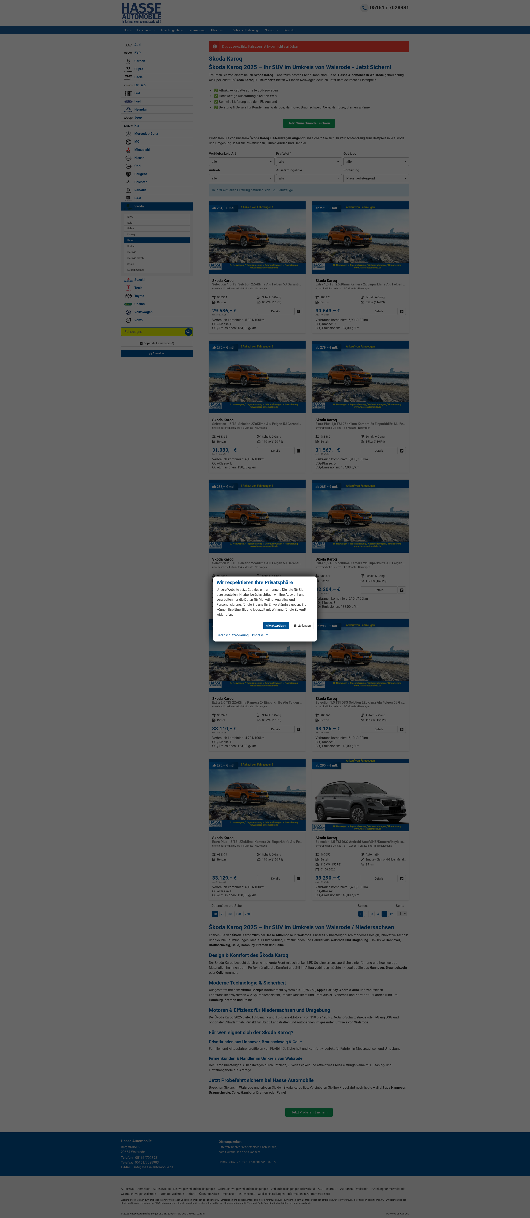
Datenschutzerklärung (233, 635)
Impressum (260, 635)
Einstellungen (302, 625)
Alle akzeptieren (276, 625)
